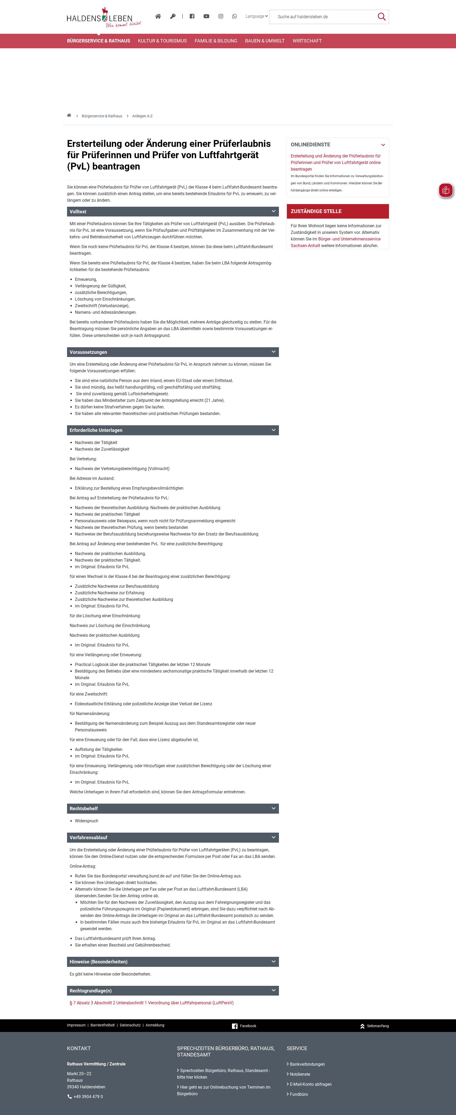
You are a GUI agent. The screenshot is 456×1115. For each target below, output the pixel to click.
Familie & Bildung (216, 41)
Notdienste (300, 1074)
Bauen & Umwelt (265, 41)
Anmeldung (155, 1025)
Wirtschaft (307, 41)
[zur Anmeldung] (172, 16)
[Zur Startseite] (104, 17)
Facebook (248, 1026)
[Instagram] (221, 16)
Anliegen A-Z (142, 116)
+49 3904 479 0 (88, 1096)
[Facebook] (192, 16)
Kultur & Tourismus (162, 41)
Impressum (76, 1025)
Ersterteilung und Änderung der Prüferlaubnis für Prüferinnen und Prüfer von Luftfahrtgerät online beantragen (336, 162)
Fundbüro (299, 1094)
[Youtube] (206, 16)
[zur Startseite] (158, 16)
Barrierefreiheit (103, 1025)
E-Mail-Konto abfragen (311, 1084)
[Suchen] (382, 17)
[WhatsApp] (234, 16)
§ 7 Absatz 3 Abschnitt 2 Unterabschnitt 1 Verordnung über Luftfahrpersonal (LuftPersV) (152, 1002)
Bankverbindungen (307, 1064)
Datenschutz (130, 1025)
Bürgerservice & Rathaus (98, 41)
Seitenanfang (378, 1026)
